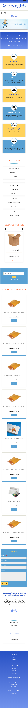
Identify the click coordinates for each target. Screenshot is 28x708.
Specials (14, 659)
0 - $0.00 (15, 16)
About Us (14, 668)
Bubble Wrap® (14, 172)
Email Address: (4, 560)
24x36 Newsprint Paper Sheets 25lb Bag (14, 438)
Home (14, 657)
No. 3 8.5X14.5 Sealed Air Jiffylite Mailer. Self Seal (14, 343)
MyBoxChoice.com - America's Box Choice (17, 705)
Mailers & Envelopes (14, 185)
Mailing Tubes (14, 189)
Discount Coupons (14, 673)
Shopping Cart (14, 17)
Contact (19, 700)
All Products (14, 661)
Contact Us (14, 681)
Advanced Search (14, 279)
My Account (14, 684)
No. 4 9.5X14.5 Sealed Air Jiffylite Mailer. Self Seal (14, 406)
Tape (14, 211)
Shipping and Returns (14, 682)
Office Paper (14, 194)
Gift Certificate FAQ (14, 671)
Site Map (14, 670)
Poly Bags (14, 198)
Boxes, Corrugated (14, 168)
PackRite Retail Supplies (14, 202)
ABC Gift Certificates (14, 215)
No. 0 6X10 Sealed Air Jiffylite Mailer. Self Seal (14, 375)
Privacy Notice (14, 686)
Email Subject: (4, 565)
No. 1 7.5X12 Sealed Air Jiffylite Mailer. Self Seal (14, 312)
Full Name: (4, 555)
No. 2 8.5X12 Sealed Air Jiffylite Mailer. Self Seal (14, 532)
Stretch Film (14, 207)
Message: (3, 570)
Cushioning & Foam (14, 176)
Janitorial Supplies (14, 181)
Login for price (14, 260)
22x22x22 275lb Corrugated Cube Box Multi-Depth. (14, 249)
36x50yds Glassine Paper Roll (14, 501)
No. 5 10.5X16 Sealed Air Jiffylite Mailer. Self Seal (14, 469)
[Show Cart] (12, 16)
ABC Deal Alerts (14, 693)
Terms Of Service (14, 700)
